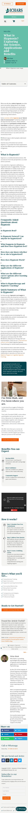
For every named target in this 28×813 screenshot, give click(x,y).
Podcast (24, 647)
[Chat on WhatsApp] (21, 810)
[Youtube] (16, 760)
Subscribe (6, 798)
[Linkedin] (11, 760)
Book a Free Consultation (10, 439)
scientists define (11, 118)
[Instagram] (7, 760)
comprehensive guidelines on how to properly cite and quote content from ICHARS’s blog (13, 639)
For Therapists (10, 647)
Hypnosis (17, 645)
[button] (5, 21)
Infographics (18, 647)
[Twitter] (20, 760)
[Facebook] (3, 760)
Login (22, 20)
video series (14, 649)
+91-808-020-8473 (13, 748)
